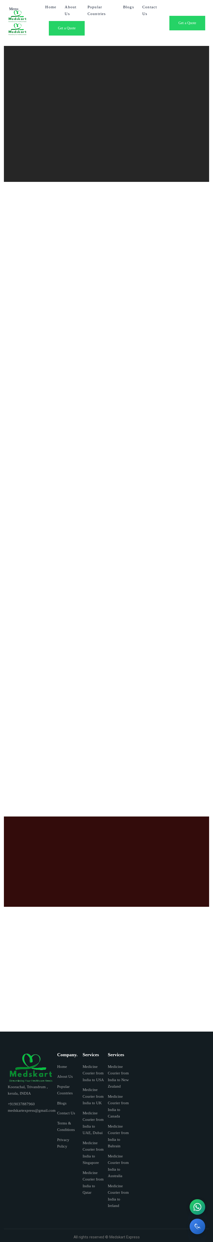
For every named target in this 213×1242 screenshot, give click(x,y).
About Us (65, 1076)
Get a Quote (67, 28)
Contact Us (66, 1113)
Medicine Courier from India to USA (93, 1073)
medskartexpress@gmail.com (32, 1110)
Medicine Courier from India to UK (93, 1096)
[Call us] (197, 1226)
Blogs (128, 7)
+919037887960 (21, 1104)
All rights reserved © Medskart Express (107, 1237)
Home (62, 1067)
